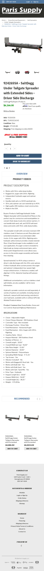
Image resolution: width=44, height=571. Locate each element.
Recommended (22, 398)
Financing (22, 521)
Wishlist (22, 493)
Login (28, 2)
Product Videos (22, 179)
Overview (22, 173)
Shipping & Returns (22, 501)
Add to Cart (12, 449)
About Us (22, 529)
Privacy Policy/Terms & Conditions (22, 526)
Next (39, 398)
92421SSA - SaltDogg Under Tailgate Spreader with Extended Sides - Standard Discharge (12, 439)
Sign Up (35, 2)
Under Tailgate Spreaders (12, 22)
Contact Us (22, 531)
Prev (37, 398)
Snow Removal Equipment (16, 20)
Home (4, 20)
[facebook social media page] (21, 545)
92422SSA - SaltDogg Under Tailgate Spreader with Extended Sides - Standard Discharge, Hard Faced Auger (31, 439)
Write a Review (9, 111)
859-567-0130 (11, 2)
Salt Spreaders (32, 20)
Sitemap (22, 503)
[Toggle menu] (3, 3)
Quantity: (7, 144)
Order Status (22, 498)
